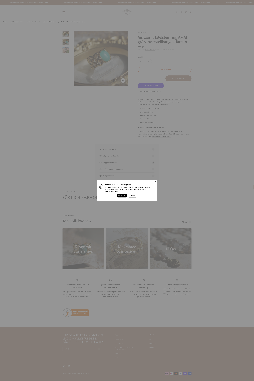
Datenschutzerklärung (112, 191)
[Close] (155, 182)
